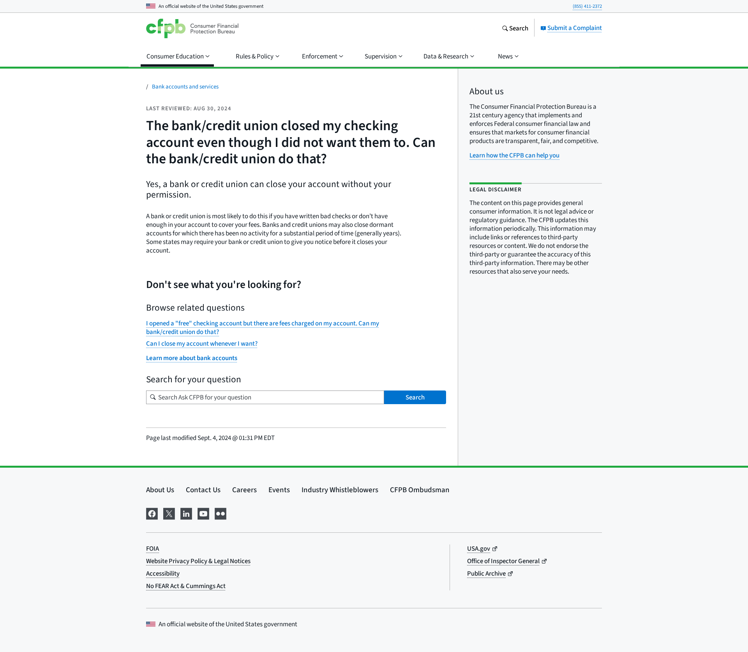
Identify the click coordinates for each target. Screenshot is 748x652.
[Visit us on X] (169, 512)
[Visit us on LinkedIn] (186, 512)
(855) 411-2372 (587, 6)
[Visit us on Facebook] (152, 512)
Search (415, 397)
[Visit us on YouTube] (203, 512)
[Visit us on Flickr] (220, 512)
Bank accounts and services (185, 86)
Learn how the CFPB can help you (514, 155)
